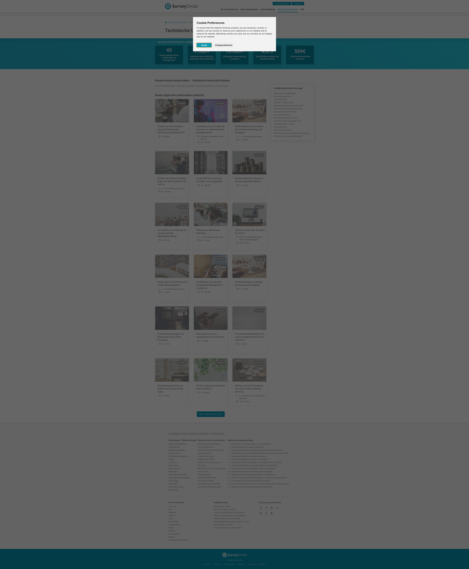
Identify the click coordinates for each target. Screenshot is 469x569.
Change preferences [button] (223, 45)
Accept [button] (204, 45)
